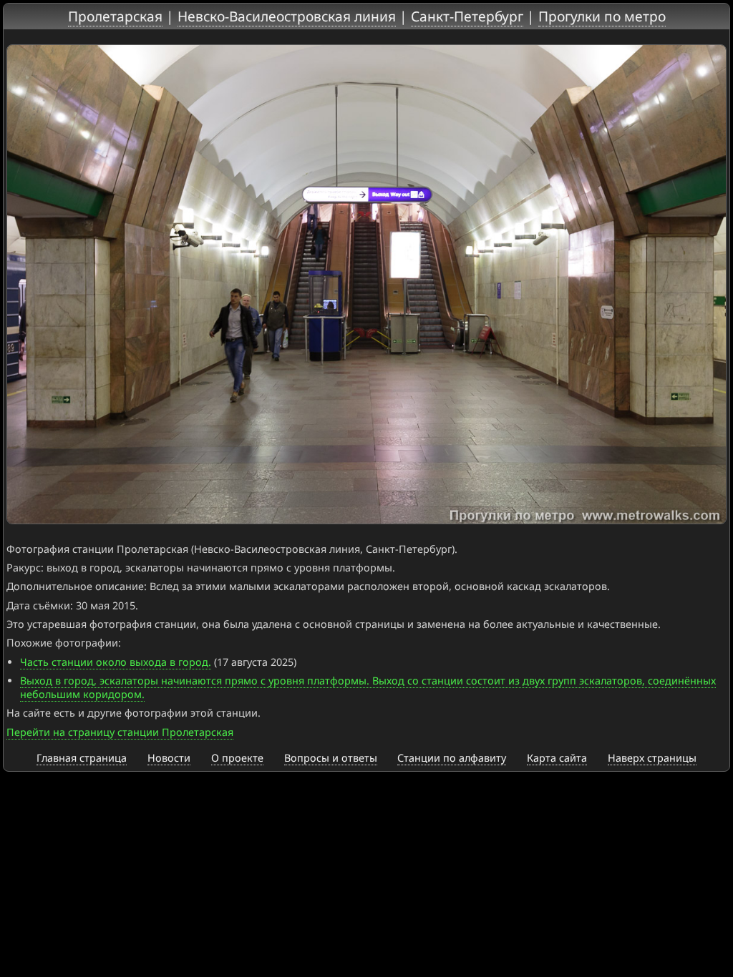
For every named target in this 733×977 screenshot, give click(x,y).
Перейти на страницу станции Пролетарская (119, 732)
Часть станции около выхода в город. (115, 662)
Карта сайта (557, 758)
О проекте (237, 758)
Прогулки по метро (602, 16)
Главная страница (82, 758)
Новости (168, 758)
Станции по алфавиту (451, 758)
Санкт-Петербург (467, 16)
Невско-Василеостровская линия (287, 16)
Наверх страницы (652, 758)
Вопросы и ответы (330, 758)
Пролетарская (115, 16)
